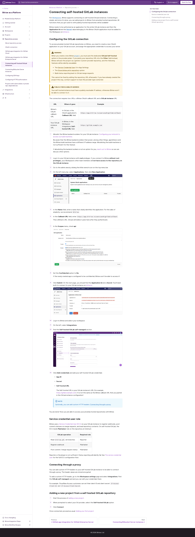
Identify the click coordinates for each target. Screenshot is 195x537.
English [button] (159, 2)
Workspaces (56, 18)
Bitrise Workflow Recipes (13, 525)
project (77, 56)
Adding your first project (85, 511)
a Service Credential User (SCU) (69, 424)
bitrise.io (66, 32)
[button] (16, 23)
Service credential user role (160, 14)
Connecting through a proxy (100, 404)
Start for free (186, 2)
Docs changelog (10, 518)
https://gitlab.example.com (66, 393)
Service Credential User (66, 68)
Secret (69, 29)
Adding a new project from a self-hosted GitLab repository (165, 21)
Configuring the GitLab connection (164, 11)
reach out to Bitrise (104, 149)
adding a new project (76, 498)
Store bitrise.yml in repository (68, 70)
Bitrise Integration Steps (13, 521)
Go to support (173, 2)
